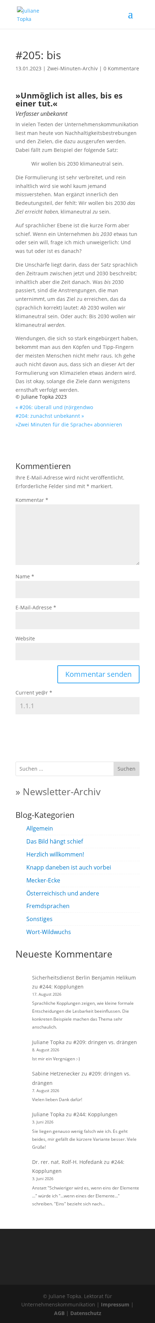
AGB (59, 1313)
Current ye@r (33, 692)
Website (25, 638)
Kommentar (31, 499)
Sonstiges (39, 919)
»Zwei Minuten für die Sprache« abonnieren (68, 424)
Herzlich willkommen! (55, 854)
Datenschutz (85, 1313)
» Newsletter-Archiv (58, 791)
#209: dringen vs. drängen (105, 1042)
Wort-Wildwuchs (48, 932)
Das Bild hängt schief (54, 841)
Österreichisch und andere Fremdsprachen (62, 899)
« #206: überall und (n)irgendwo (54, 407)
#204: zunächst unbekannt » (49, 415)
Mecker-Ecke (43, 880)
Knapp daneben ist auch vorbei (68, 867)
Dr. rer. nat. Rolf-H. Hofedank (67, 1161)
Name (24, 576)
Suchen (127, 768)
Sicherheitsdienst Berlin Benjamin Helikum (84, 977)
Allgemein (39, 828)
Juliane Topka (48, 1042)
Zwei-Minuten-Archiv (72, 68)
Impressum (115, 1304)
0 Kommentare (121, 68)
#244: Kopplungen (61, 986)
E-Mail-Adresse (35, 607)
